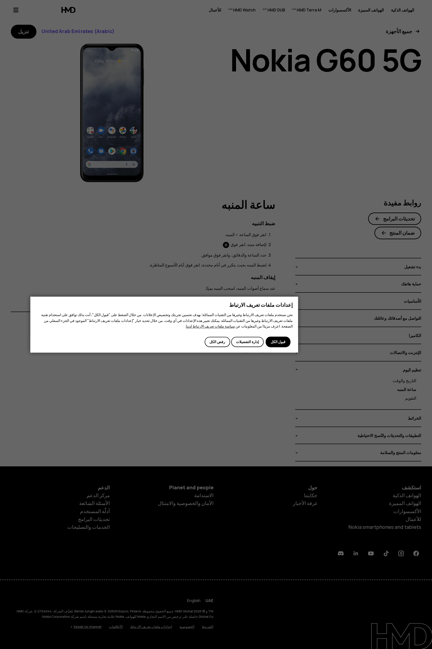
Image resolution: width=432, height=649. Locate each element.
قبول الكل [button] (278, 341)
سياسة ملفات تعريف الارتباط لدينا (210, 326)
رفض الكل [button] (217, 341)
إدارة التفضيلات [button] (247, 341)
